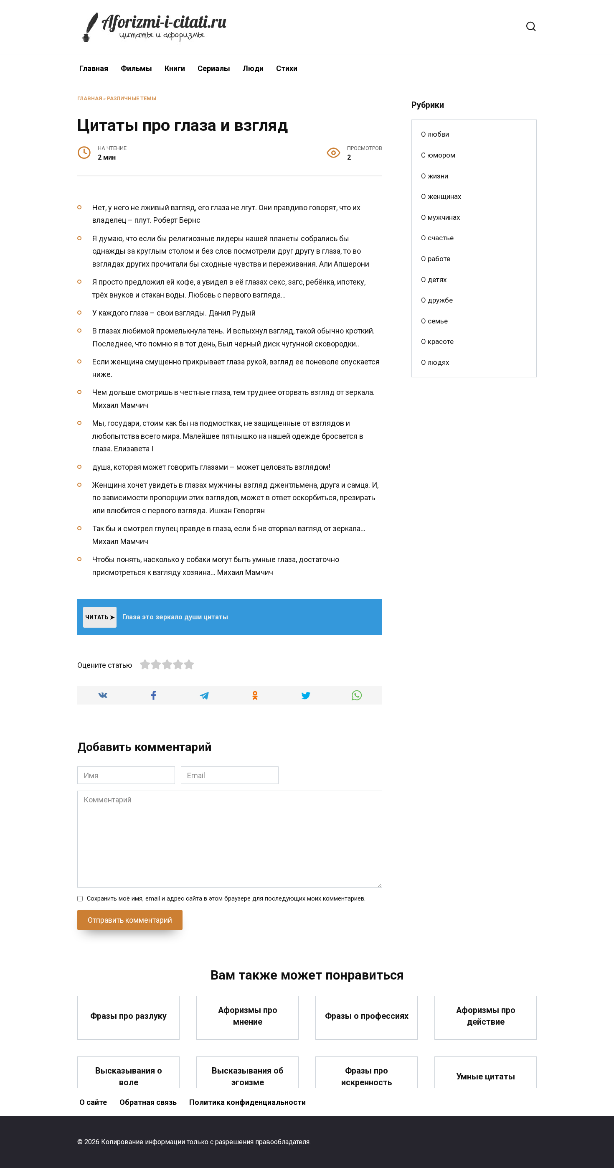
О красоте (437, 341)
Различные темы (131, 98)
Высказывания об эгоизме (247, 1076)
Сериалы (214, 68)
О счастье (437, 238)
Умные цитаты (485, 1076)
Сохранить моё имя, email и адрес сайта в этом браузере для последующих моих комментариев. (226, 898)
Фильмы (136, 68)
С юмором (438, 155)
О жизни (434, 176)
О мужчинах (440, 217)
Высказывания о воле (128, 1076)
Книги (175, 68)
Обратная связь (148, 1102)
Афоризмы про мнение (247, 1016)
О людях (435, 362)
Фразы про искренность (366, 1076)
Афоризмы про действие (485, 1016)
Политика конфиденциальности (247, 1102)
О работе (435, 258)
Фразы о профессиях (366, 1016)
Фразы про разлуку (128, 1016)
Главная (93, 68)
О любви (435, 134)
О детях (434, 279)
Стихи (286, 68)
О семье (434, 321)
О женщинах (441, 196)
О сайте (93, 1102)
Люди (253, 68)
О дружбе (437, 300)
